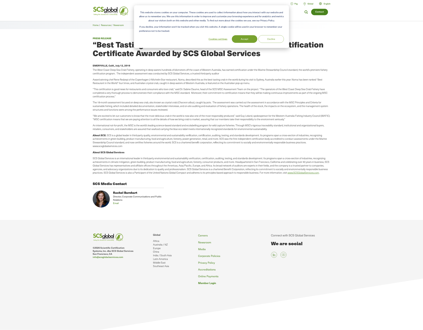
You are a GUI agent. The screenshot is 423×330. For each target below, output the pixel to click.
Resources (106, 25)
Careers (203, 235)
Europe (157, 248)
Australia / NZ (160, 244)
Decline (271, 39)
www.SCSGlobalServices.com (303, 172)
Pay (296, 3)
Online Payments (208, 276)
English (327, 3)
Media (202, 249)
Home (95, 25)
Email (116, 203)
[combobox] (326, 3)
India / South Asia (162, 255)
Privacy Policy (206, 263)
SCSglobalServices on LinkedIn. (274, 255)
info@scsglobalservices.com (108, 257)
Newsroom (118, 25)
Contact (319, 11)
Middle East (159, 262)
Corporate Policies (209, 256)
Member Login (207, 283)
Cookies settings (218, 39)
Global (156, 235)
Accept (244, 39)
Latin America (160, 259)
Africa (156, 241)
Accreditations (207, 269)
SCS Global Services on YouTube (283, 255)
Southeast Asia (161, 266)
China (156, 251)
